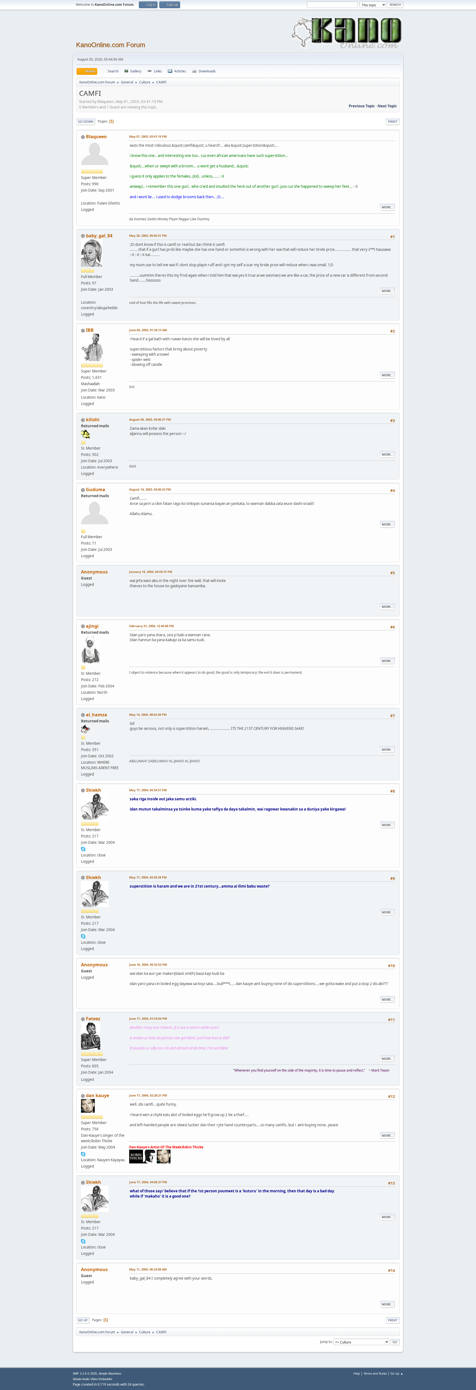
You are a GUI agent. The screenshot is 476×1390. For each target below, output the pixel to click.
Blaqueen (96, 137)
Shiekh (93, 790)
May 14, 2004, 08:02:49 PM (148, 714)
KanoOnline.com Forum (110, 44)
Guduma (95, 489)
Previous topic (362, 106)
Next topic (387, 106)
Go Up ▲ (396, 1373)
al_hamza (96, 715)
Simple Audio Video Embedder (92, 1379)
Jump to (326, 1341)
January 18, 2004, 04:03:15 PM (150, 572)
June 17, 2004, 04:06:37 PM (148, 1182)
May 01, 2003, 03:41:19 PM (148, 136)
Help (356, 1373)
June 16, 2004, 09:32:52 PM (148, 964)
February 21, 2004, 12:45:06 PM (151, 626)
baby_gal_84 (99, 236)
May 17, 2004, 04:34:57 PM (148, 790)
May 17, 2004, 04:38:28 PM (148, 877)
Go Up (83, 1320)
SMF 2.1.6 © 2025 (85, 1373)
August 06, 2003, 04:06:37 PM (150, 419)
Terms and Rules (375, 1373)
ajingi (92, 626)
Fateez (93, 1019)
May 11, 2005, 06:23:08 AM (148, 1269)
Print (392, 121)
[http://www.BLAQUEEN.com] (83, 196)
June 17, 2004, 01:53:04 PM (148, 1018)
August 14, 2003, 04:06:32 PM (150, 489)
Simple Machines (110, 1373)
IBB (90, 330)
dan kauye (97, 1095)
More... (387, 207)
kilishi (92, 420)
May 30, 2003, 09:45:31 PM (148, 235)
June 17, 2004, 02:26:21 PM (148, 1095)
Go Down (85, 121)
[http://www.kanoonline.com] (83, 295)
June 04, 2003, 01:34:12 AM (148, 330)
